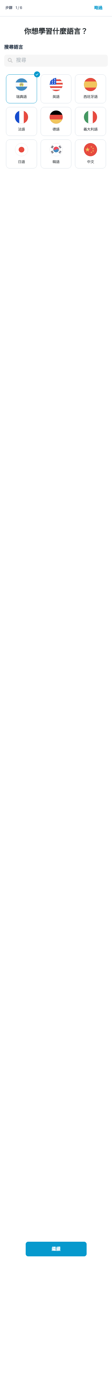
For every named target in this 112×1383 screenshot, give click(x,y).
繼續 (56, 1249)
